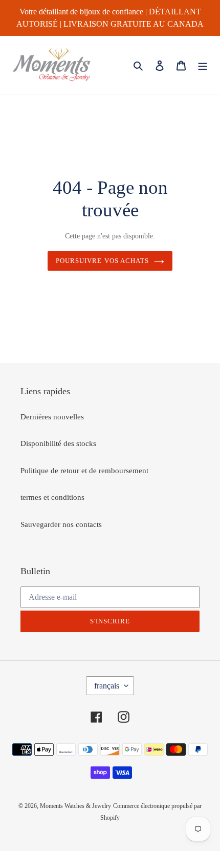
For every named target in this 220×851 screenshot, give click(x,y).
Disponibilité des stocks (58, 443)
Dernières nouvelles (52, 417)
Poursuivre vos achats (102, 261)
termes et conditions (52, 497)
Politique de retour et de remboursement (84, 471)
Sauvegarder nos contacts (61, 524)
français (106, 685)
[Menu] (202, 65)
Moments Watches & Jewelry (75, 805)
